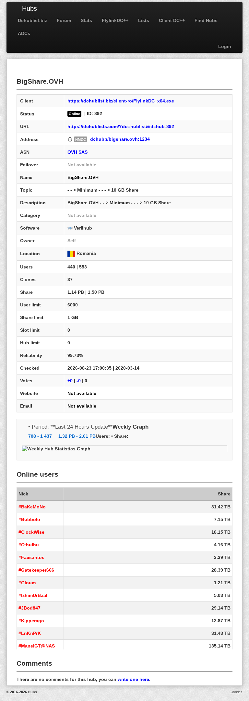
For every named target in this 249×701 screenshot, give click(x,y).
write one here (133, 679)
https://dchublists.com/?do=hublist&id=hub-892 (120, 126)
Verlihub (83, 228)
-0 (79, 380)
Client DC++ (172, 20)
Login (224, 46)
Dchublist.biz (32, 20)
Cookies (236, 692)
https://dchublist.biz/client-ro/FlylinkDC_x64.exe (120, 100)
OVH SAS (77, 152)
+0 (70, 380)
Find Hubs (206, 20)
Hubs (29, 8)
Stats (86, 20)
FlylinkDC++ (115, 20)
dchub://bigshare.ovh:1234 (120, 139)
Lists (143, 20)
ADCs (24, 33)
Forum (64, 20)
